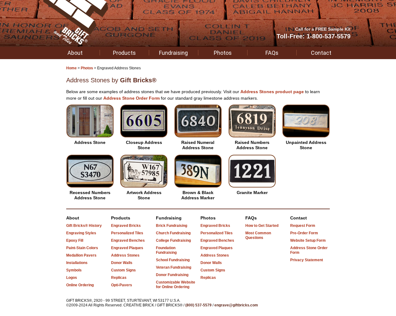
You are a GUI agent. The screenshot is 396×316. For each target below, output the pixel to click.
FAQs (271, 53)
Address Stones (125, 255)
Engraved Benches (128, 240)
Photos (223, 53)
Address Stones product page (272, 91)
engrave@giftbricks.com (236, 305)
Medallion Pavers (81, 255)
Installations (77, 263)
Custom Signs (123, 270)
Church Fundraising (173, 233)
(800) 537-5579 (198, 305)
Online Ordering (80, 285)
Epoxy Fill (74, 240)
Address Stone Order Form (131, 98)
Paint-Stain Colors (82, 248)
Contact (321, 53)
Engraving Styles (81, 233)
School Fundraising (173, 260)
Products (124, 53)
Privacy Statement (306, 260)
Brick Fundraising (171, 225)
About (75, 53)
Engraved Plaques (127, 248)
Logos (71, 277)
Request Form (302, 225)
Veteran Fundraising (173, 267)
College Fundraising (173, 240)
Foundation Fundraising (166, 250)
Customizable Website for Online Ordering (175, 284)
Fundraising (173, 53)
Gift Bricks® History (84, 225)
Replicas (119, 277)
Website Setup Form (308, 240)
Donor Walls (121, 263)
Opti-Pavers (121, 285)
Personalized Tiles (127, 233)
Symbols (74, 270)
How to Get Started (261, 225)
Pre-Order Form (304, 233)
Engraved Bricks (126, 225)
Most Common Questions (258, 235)
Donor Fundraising (172, 275)
